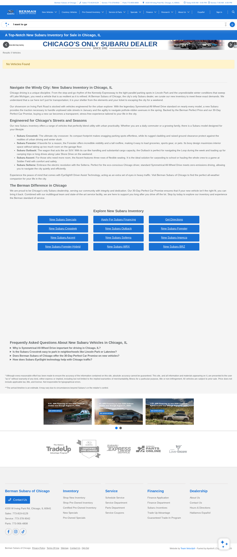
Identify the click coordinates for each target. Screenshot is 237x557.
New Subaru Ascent (63, 237)
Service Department (116, 502)
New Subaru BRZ (174, 246)
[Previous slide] (116, 428)
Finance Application (158, 497)
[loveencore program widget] (178, 449)
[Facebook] (8, 531)
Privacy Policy (38, 548)
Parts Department (115, 507)
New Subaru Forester (174, 228)
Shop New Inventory (74, 497)
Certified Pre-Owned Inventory (79, 507)
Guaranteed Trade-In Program (164, 517)
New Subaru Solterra (118, 237)
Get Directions (174, 219)
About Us (195, 497)
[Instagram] (15, 531)
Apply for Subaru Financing (118, 219)
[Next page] (231, 44)
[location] (143, 3)
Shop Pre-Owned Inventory (78, 502)
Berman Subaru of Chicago (18, 548)
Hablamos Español (200, 512)
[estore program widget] (148, 449)
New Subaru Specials (62, 219)
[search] (233, 12)
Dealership (199, 491)
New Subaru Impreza (174, 237)
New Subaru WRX (118, 246)
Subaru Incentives (157, 507)
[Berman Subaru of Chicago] (20, 11)
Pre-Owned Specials (74, 517)
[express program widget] (118, 449)
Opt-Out (85, 548)
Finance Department (158, 502)
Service (111, 491)
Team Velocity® (188, 548)
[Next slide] (120, 428)
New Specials (70, 512)
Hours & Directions (200, 507)
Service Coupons (114, 512)
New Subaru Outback (118, 228)
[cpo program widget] (88, 449)
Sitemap (65, 548)
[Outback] (68, 411)
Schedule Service (114, 497)
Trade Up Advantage (158, 512)
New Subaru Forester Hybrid (63, 246)
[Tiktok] (23, 531)
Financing (155, 491)
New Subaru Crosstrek (63, 228)
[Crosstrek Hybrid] (170, 411)
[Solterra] (119, 411)
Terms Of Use (53, 548)
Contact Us (19, 499)
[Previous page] (5, 44)
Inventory (71, 491)
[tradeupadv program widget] (58, 449)
